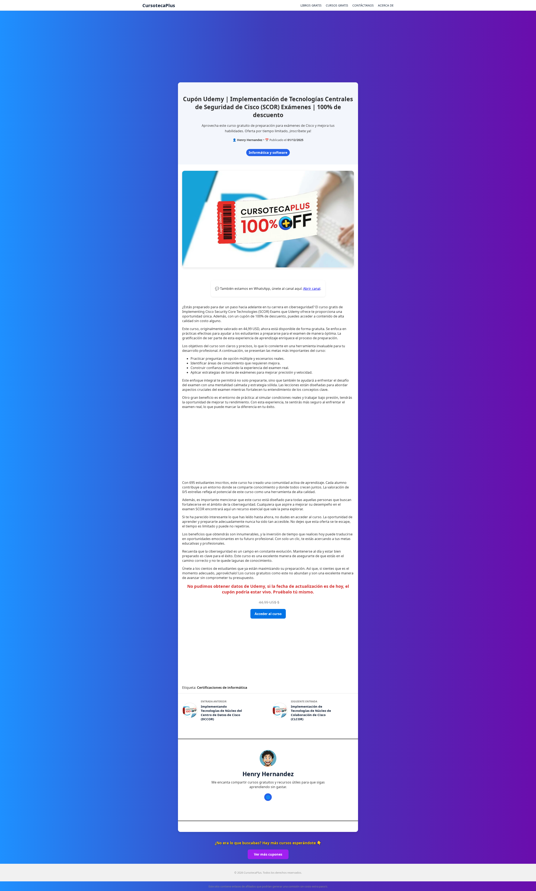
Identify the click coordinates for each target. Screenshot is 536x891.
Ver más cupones (268, 854)
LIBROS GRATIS (311, 5)
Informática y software (268, 152)
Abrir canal (311, 288)
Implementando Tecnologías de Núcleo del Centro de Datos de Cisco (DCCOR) (221, 712)
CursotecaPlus (158, 5)
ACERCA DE (386, 5)
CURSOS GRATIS (337, 5)
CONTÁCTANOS (363, 5)
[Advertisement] (268, 44)
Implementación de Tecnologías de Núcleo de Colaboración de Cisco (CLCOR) (311, 712)
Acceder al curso (268, 613)
